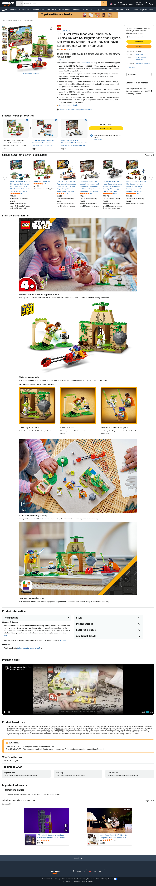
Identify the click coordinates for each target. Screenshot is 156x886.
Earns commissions (35, 667)
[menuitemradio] (147, 712)
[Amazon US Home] (55, 872)
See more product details (68, 105)
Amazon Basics (38, 10)
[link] (45, 128)
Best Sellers (51, 10)
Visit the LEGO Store (65, 31)
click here (62, 640)
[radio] (4, 28)
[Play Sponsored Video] (109, 820)
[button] (4, 9)
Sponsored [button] (5, 804)
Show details (98, 139)
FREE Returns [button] (62, 60)
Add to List (132, 74)
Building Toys (17, 20)
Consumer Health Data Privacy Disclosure (80, 879)
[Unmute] (151, 712)
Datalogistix (139, 54)
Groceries (76, 10)
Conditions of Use (47, 879)
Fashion (135, 10)
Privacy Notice (60, 879)
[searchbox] (62, 3)
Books (110, 10)
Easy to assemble (17, 669)
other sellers (85, 63)
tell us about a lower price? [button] (28, 648)
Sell (127, 10)
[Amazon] (8, 4)
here (5, 635)
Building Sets (28, 20)
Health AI (13, 10)
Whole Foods (87, 10)
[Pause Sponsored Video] (66, 826)
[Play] (4, 712)
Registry (143, 10)
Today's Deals (100, 10)
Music (151, 10)
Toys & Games (7, 20)
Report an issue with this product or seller (76, 109)
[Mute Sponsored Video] (66, 830)
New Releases (64, 10)
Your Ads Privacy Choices (104, 879)
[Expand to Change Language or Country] (115, 4)
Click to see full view (31, 74)
